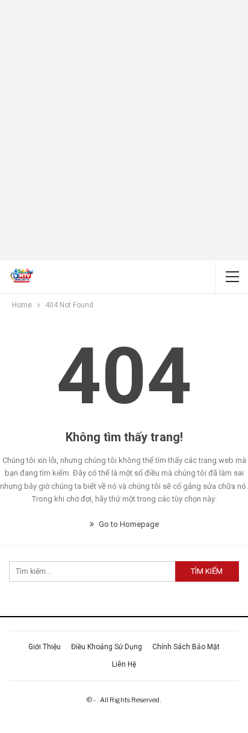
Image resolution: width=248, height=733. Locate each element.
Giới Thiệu (44, 647)
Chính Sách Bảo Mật (186, 647)
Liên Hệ (124, 664)
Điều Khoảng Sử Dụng (106, 647)
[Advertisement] (124, 130)
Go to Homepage (128, 524)
